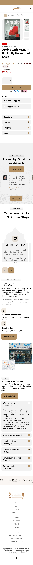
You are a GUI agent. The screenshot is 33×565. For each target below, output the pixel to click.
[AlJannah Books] (16, 8)
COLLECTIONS (11, 15)
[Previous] (13, 198)
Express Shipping (13, 101)
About (16, 524)
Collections (16, 512)
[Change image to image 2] (26, 28)
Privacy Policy (16, 539)
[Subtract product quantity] (4, 80)
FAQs (17, 527)
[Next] (19, 198)
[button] (11, 270)
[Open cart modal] (30, 8)
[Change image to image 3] (26, 34)
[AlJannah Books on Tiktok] (16, 558)
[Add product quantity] (10, 80)
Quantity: (4, 76)
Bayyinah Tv (7, 46)
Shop (16, 509)
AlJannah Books (23, 549)
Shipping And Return (16, 535)
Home (16, 506)
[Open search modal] (6, 8)
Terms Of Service (16, 542)
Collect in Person (12, 107)
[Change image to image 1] (26, 21)
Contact (16, 521)
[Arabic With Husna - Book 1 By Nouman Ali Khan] (12, 29)
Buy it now (16, 87)
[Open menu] (2, 8)
